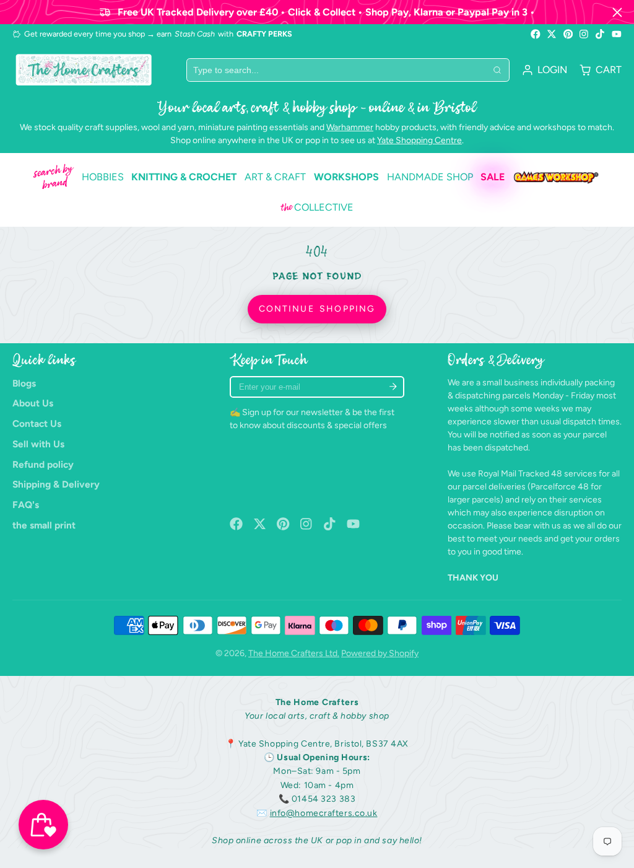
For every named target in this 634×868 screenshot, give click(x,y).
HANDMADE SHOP (430, 177)
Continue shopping (317, 309)
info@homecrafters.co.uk (324, 813)
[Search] (497, 70)
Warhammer (349, 127)
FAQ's (25, 505)
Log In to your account (544, 70)
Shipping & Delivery (56, 484)
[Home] (83, 70)
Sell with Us (38, 444)
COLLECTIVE (316, 207)
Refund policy (43, 464)
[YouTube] (617, 34)
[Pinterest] (568, 34)
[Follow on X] (552, 34)
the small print (44, 525)
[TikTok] (601, 34)
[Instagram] (584, 34)
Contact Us (36, 423)
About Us (32, 403)
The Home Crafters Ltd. (293, 653)
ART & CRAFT (275, 177)
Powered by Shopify (380, 653)
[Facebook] (536, 34)
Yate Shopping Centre (419, 140)
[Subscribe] (392, 387)
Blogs (24, 383)
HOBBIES (103, 177)
